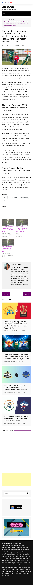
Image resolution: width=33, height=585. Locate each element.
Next (26, 294)
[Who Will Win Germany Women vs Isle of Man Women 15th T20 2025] (22, 222)
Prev (7, 294)
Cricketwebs (8, 7)
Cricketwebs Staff (10, 330)
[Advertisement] (16, 479)
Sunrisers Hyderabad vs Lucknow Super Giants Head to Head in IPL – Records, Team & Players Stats (16, 357)
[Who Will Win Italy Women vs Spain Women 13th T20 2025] (8, 242)
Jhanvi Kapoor (7, 45)
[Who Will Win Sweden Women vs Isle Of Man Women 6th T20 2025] (8, 222)
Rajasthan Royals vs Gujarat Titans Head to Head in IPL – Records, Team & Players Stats (15, 388)
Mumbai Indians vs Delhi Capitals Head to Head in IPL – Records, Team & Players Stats (16, 418)
